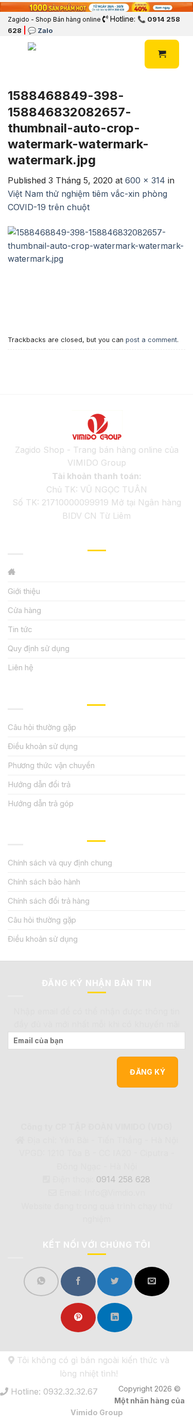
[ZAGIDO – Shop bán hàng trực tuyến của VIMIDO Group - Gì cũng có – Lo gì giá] (50, 54)
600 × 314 (145, 180)
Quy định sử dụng (38, 648)
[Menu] (14, 54)
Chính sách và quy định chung (60, 863)
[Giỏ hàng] (162, 54)
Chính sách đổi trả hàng (49, 901)
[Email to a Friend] (151, 1281)
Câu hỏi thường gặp (42, 727)
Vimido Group (97, 1412)
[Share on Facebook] (78, 1281)
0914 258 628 (123, 1179)
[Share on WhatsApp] (41, 1281)
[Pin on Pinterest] (78, 1317)
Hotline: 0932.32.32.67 (53, 1391)
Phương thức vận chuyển (51, 765)
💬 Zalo (40, 30)
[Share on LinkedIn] (114, 1317)
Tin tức (20, 629)
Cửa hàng (24, 610)
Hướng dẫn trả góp (41, 803)
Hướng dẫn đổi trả (39, 784)
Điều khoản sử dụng (43, 746)
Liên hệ (20, 667)
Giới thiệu (24, 591)
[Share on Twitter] (114, 1281)
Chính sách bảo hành (44, 882)
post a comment (151, 340)
